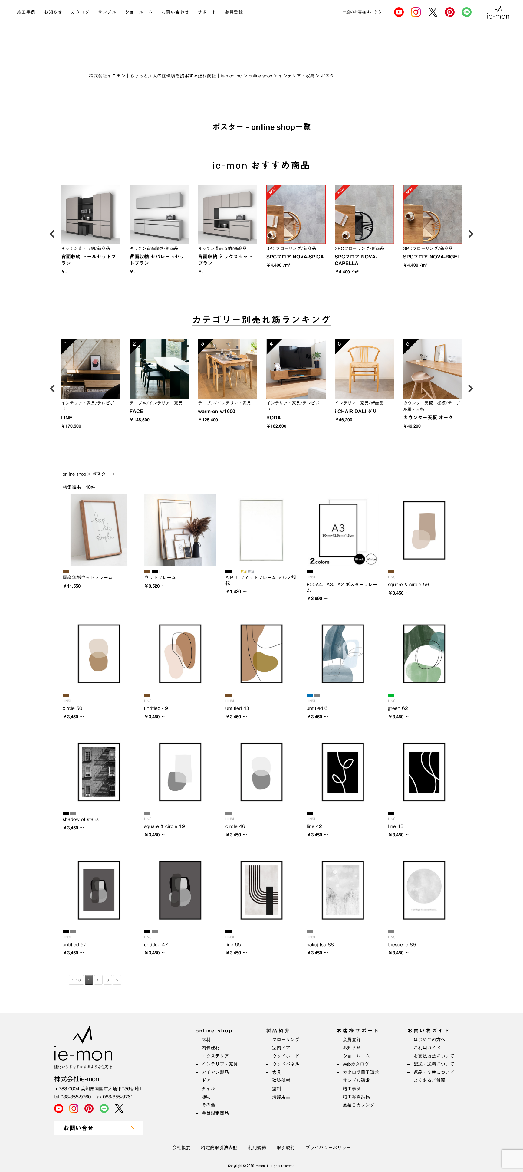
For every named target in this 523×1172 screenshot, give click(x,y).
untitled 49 (156, 708)
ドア (206, 1080)
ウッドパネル (285, 1064)
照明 (206, 1097)
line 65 (233, 944)
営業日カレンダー (361, 1105)
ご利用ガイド (427, 1048)
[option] (90, 232)
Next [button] (471, 232)
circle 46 (235, 826)
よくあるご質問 (429, 1080)
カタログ (80, 12)
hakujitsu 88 (320, 944)
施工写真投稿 (356, 1097)
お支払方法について (433, 1056)
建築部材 (281, 1080)
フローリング (285, 1039)
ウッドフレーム (160, 577)
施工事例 (26, 12)
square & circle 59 (408, 584)
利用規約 (257, 1147)
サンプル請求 (356, 1080)
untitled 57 (75, 944)
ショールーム (139, 12)
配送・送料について (433, 1064)
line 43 (395, 826)
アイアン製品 (215, 1072)
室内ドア (281, 1048)
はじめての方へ (429, 1039)
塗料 (276, 1088)
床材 (206, 1039)
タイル (208, 1088)
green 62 (398, 708)
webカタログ (356, 1064)
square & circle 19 (164, 826)
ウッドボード (285, 1056)
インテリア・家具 (220, 1064)
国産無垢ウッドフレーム (88, 577)
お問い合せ (78, 1128)
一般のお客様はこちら (362, 12)
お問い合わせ (175, 12)
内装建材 (211, 1048)
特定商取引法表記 (219, 1147)
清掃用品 (281, 1097)
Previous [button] (52, 232)
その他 (208, 1105)
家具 (276, 1072)
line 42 (314, 826)
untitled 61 (319, 708)
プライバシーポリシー (328, 1147)
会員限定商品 (215, 1113)
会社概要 (181, 1147)
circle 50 (72, 708)
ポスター (101, 474)
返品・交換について (433, 1072)
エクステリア (215, 1056)
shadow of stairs (81, 819)
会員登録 (234, 12)
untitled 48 (237, 708)
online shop (74, 474)
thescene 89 (402, 944)
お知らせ (53, 12)
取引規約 (286, 1147)
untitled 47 (156, 944)
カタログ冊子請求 (361, 1072)
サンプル (107, 12)
